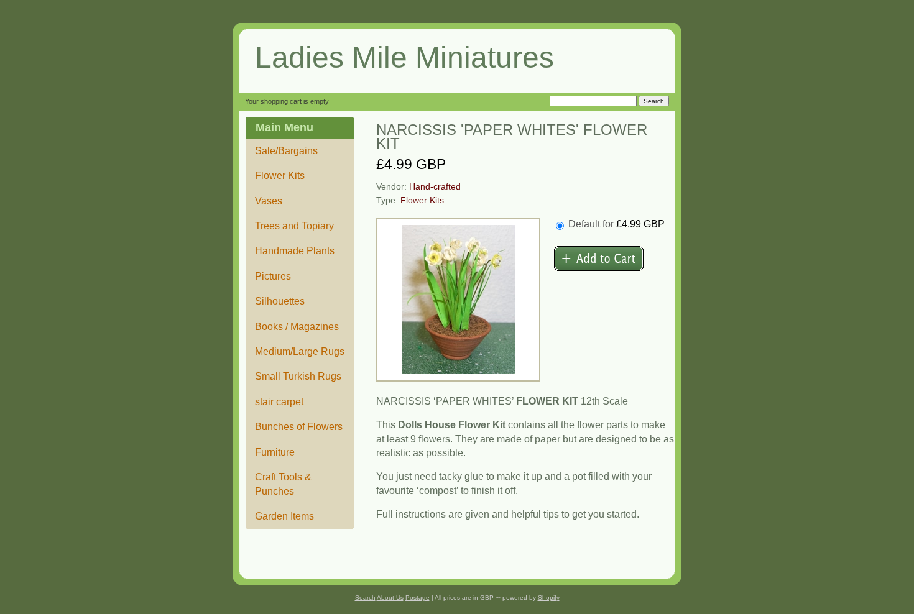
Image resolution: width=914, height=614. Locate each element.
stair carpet (279, 401)
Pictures (273, 276)
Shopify (549, 597)
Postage (417, 597)
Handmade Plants (295, 250)
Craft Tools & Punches (283, 484)
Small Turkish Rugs (298, 376)
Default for (616, 224)
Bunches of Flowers (299, 426)
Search (365, 597)
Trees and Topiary (294, 226)
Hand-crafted (435, 186)
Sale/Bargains (286, 150)
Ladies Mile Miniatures (404, 57)
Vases (268, 201)
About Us (390, 597)
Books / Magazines (297, 326)
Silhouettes (280, 301)
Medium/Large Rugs (299, 351)
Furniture (275, 452)
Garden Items (284, 516)
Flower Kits (280, 175)
